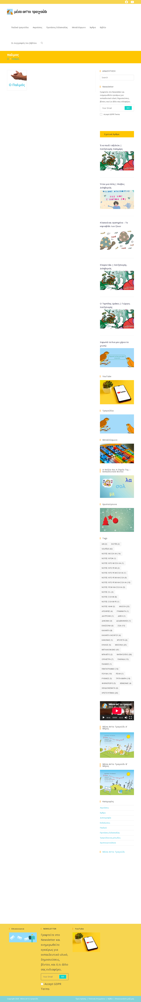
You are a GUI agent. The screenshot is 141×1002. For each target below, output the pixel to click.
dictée (115, 544)
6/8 (104, 544)
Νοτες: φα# (108, 606)
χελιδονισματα (110, 688)
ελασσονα (107, 626)
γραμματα (123, 611)
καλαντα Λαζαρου (111, 635)
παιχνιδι (123, 659)
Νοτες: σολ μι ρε (110, 601)
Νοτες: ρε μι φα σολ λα (113, 587)
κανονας (107, 640)
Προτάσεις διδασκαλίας (110, 832)
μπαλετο (107, 654)
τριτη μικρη (123, 678)
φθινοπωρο (109, 683)
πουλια (107, 674)
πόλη (119, 674)
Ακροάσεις (104, 807)
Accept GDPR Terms (112, 114)
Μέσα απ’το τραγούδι (113, 852)
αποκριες (107, 611)
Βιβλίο (110, 999)
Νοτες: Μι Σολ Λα (111, 553)
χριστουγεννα (110, 693)
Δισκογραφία (105, 817)
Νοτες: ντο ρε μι (110, 568)
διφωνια (107, 621)
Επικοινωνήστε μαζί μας (124, 999)
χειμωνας (125, 683)
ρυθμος (107, 678)
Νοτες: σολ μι (109, 597)
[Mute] (126, 717)
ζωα (121, 626)
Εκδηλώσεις (105, 823)
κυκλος (106, 645)
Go (128, 108)
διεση (121, 616)
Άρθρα (102, 813)
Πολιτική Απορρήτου (97, 999)
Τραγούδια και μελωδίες (110, 838)
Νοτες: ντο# (109, 558)
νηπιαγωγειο (124, 654)
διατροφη (108, 616)
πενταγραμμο (110, 669)
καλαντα (107, 630)
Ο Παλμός (17, 84)
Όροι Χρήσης (81, 999)
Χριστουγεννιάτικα (108, 842)
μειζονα (121, 645)
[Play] (103, 717)
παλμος (15, 58)
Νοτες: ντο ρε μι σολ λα (114, 573)
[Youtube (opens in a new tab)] (131, 2)
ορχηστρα (107, 659)
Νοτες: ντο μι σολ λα (113, 563)
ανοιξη (124, 606)
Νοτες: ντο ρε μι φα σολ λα (116, 582)
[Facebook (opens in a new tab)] (126, 2)
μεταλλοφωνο (110, 650)
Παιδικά (103, 827)
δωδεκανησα (123, 621)
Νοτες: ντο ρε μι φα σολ (114, 577)
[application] (117, 710)
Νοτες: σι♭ (107, 592)
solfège (107, 549)
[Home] (8, 58)
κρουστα (122, 640)
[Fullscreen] (130, 717)
